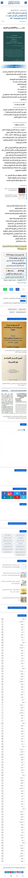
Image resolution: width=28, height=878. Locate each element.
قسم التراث (20, 543)
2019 (23, 809)
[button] (17, 289)
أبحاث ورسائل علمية (20, 535)
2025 (23, 642)
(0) (2, 21)
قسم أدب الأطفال (7, 538)
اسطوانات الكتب (7, 535)
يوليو (22, 624)
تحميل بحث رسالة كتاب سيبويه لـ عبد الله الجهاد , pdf (11, 189)
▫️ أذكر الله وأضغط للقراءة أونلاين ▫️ (14, 277)
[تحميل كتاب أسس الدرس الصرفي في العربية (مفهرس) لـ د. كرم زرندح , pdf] (14, 368)
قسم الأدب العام (20, 540)
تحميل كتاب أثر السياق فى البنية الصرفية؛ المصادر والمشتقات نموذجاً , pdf (16, 351)
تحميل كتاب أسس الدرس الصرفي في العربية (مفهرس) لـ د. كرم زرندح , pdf (14, 384)
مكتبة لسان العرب (22, 282)
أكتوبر (22, 676)
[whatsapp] (11, 497)
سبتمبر (21, 679)
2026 (23, 619)
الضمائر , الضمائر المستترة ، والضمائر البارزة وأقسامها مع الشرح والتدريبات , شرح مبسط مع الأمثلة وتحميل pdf (11, 575)
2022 (23, 723)
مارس (22, 635)
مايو (22, 629)
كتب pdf (11, 312)
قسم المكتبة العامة (20, 312)
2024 (23, 668)
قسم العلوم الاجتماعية (20, 549)
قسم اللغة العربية (7, 552)
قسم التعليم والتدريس (7, 546)
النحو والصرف (20, 538)
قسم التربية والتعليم (20, 546)
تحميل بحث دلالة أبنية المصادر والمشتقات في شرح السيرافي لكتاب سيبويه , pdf (11, 195)
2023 (23, 702)
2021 (23, 746)
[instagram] (11, 493)
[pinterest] (17, 497)
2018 (23, 843)
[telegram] (23, 497)
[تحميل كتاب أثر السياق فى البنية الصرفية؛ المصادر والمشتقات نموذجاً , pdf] (14, 335)
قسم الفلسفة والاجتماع (8, 549)
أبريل (22, 632)
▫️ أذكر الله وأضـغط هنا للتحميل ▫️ (15, 260)
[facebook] (23, 493)
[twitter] (17, 493)
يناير (22, 640)
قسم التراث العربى (7, 543)
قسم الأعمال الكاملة (7, 540)
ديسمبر (21, 645)
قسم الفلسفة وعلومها (20, 552)
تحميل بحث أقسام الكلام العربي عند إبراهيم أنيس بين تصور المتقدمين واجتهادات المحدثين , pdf (15, 417)
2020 (23, 775)
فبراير (22, 637)
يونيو (22, 627)
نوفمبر (21, 674)
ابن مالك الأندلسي (14, 10)
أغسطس (21, 622)
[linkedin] (5, 497)
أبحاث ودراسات (23, 10)
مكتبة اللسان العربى (7, 867)
